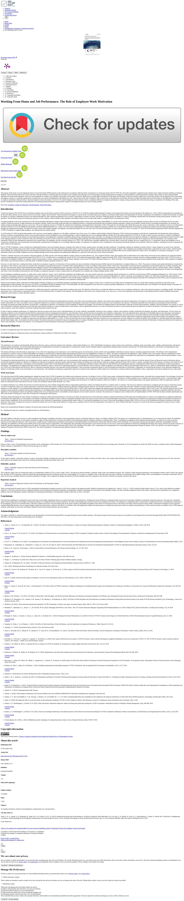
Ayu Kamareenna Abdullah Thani (11, 151)
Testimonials (55, 828)
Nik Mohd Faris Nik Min (8, 177)
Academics (11, 205)
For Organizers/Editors (11, 12)
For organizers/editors (20, 828)
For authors (10, 828)
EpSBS (7, 25)
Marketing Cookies (9, 884)
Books (7, 27)
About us (7, 8)
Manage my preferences (15, 865)
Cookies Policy (14, 838)
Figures (10, 72)
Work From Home (45, 205)
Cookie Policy (85, 873)
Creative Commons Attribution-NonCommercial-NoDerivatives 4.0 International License (46, 736)
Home (6, 21)
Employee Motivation (21, 205)
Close (3, 846)
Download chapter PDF (8, 57)
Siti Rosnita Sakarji (7, 157)
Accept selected (13, 899)
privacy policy (23, 862)
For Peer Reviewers (11, 15)
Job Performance (34, 205)
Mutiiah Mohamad (6, 164)
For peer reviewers (33, 828)
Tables (16, 72)
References (23, 72)
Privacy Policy (5, 838)
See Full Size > (9, 441)
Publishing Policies (10, 10)
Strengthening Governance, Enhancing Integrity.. (19, 28)
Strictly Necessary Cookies (11, 877)
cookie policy (34, 862)
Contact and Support (79, 828)
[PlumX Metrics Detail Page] (6, 66)
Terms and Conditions (65, 828)
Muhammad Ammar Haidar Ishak (11, 171)
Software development (8, 840)
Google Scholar (9, 528)
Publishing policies (45, 828)
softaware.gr (20, 840)
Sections (4, 72)
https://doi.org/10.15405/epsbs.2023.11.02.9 (14, 756)
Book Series (8, 23)
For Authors (8, 13)
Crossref (7, 530)
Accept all (4, 865)
